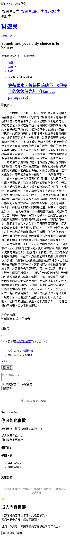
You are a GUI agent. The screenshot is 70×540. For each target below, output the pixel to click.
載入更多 (7, 367)
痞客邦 (20, 341)
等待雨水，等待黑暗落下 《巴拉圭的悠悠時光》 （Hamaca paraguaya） (37, 91)
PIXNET (16, 489)
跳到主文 (6, 35)
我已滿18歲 (8, 533)
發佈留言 (7, 388)
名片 (11, 71)
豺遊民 (9, 26)
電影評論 (27, 350)
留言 (28, 341)
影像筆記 (27, 355)
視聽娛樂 (29, 56)
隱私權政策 (60, 489)
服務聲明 (36, 492)
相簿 (11, 62)
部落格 (12, 66)
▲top (4, 361)
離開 (19, 533)
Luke (4, 322)
